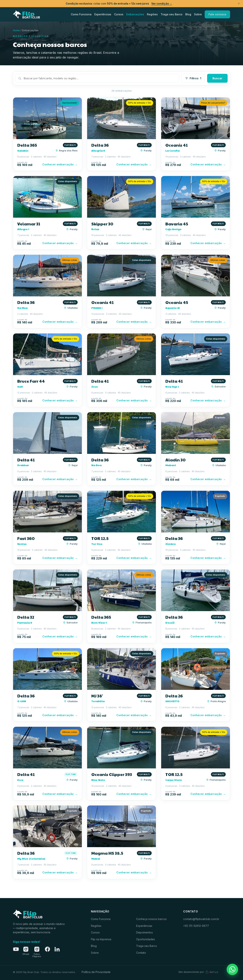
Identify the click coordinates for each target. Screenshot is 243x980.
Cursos (118, 14)
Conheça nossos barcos (151, 919)
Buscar (217, 78)
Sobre (198, 14)
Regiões (152, 14)
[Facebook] (47, 949)
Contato (141, 952)
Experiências (102, 14)
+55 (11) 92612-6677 (196, 925)
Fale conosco (217, 14)
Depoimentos (144, 932)
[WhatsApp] (232, 969)
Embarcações (135, 14)
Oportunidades (145, 939)
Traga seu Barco (171, 14)
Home (16, 30)
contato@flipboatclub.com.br (201, 919)
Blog (188, 14)
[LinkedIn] (57, 949)
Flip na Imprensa (101, 939)
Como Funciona (81, 14)
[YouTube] (16, 949)
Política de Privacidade (96, 972)
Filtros (195, 78)
